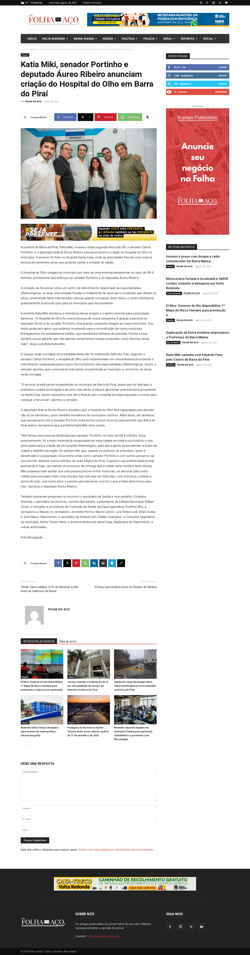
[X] (220, 2)
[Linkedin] (94, 563)
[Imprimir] (103, 563)
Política (128, 38)
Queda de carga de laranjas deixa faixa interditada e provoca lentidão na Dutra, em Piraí (135, 685)
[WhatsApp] (85, 563)
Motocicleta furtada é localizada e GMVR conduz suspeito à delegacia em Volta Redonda (197, 283)
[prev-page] (23, 747)
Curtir (223, 67)
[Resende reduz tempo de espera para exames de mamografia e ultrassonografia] (42, 709)
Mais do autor (68, 641)
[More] (147, 117)
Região (108, 38)
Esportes (187, 38)
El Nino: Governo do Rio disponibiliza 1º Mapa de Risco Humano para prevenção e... (196, 310)
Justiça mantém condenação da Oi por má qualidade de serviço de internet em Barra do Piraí (87, 685)
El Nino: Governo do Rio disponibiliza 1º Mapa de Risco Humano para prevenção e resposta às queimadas (42, 685)
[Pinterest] (76, 563)
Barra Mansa (84, 38)
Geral (167, 38)
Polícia (148, 38)
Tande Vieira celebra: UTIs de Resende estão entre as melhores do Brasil (50, 589)
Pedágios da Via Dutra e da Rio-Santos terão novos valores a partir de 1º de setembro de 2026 (88, 731)
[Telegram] (112, 563)
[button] (201, 2)
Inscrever (221, 91)
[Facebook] (207, 2)
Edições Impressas (92, 2)
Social (208, 38)
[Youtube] (226, 2)
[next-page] (29, 747)
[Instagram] (213, 2)
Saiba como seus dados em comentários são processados (116, 849)
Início (23, 49)
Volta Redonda (53, 38)
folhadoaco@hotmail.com (103, 936)
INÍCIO (32, 38)
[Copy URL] (121, 563)
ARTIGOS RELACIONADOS (39, 641)
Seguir (223, 75)
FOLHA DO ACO (33, 101)
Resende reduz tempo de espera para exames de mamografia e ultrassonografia (39, 731)
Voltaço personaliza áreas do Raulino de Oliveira (126, 587)
